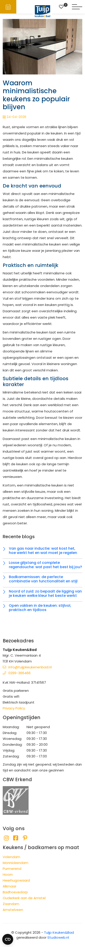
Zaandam (11, 903)
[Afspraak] (8, 7)
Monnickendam (15, 862)
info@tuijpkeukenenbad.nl (30, 667)
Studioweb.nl (58, 937)
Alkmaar (9, 886)
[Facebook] (15, 838)
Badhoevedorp (15, 892)
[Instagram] (6, 838)
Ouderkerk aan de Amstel (24, 898)
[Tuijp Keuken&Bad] (42, 11)
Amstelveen (13, 909)
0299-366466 (19, 673)
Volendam (11, 856)
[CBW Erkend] (16, 800)
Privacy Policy (14, 708)
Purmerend (12, 868)
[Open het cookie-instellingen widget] (7, 939)
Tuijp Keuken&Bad (59, 932)
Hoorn (8, 874)
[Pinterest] (25, 838)
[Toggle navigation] (77, 6)
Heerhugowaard (16, 880)
